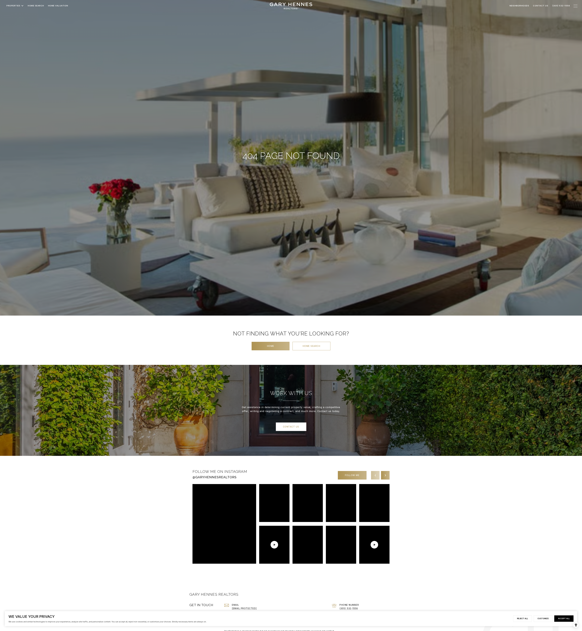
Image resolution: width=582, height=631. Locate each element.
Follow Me (352, 475)
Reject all (522, 618)
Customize (543, 618)
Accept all (564, 618)
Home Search (311, 346)
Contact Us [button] (291, 426)
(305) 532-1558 (349, 608)
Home (270, 346)
